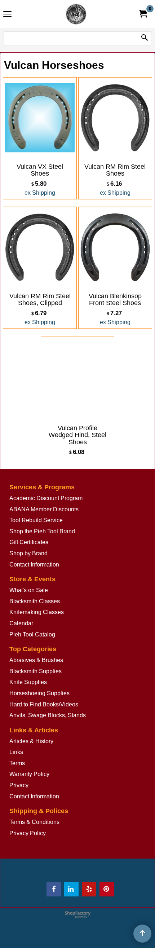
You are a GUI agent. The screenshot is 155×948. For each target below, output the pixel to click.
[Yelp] (89, 889)
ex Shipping (40, 193)
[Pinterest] (106, 889)
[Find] (144, 38)
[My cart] (142, 13)
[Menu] (7, 15)
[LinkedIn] (71, 889)
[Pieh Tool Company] (76, 14)
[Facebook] (53, 889)
